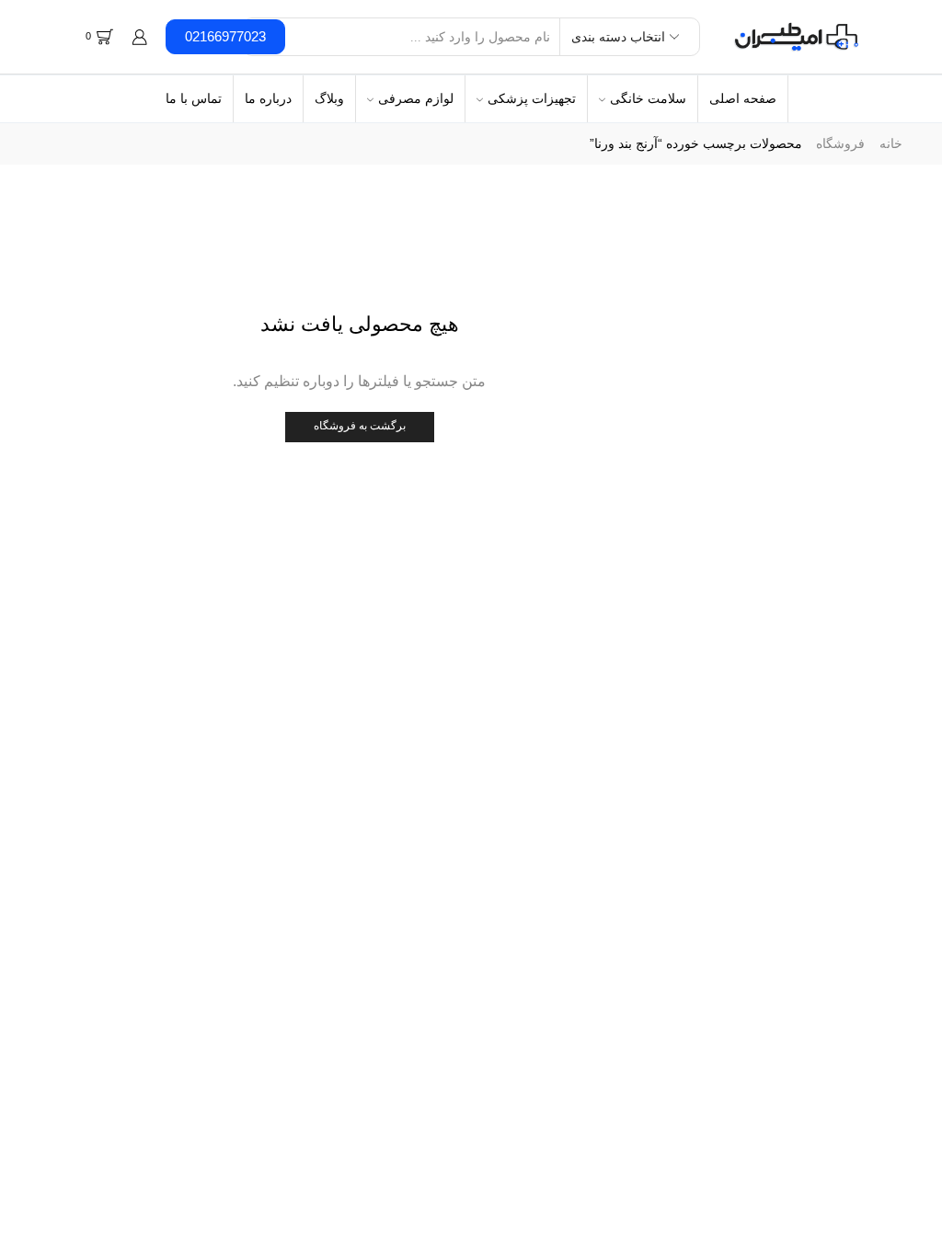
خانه (890, 143)
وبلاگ (329, 98)
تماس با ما (194, 98)
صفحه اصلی (742, 98)
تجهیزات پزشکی (532, 98)
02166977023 (225, 36)
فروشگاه (840, 143)
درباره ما (268, 98)
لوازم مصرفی (416, 98)
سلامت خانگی (648, 98)
